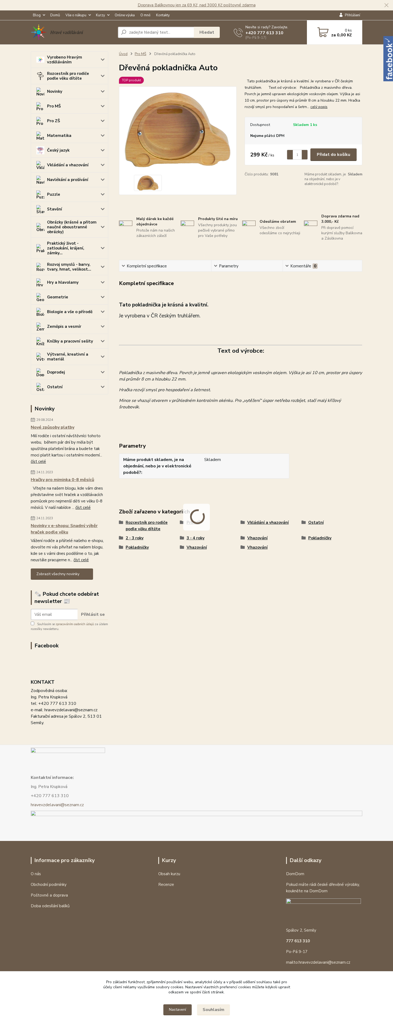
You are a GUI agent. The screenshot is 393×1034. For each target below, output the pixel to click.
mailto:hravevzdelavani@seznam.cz (318, 962)
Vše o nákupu (76, 15)
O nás (36, 874)
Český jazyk (58, 150)
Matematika (59, 135)
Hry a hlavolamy (63, 282)
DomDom (295, 874)
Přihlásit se (93, 614)
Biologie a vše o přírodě (70, 311)
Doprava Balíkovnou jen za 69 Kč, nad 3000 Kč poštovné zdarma (197, 5)
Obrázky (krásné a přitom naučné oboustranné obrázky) (72, 227)
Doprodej (56, 372)
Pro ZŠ (53, 121)
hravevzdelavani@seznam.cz (57, 805)
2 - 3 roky (135, 538)
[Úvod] (72, 32)
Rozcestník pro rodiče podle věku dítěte (68, 76)
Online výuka (125, 15)
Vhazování (257, 538)
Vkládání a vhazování (67, 165)
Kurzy (100, 15)
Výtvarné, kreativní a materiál (67, 357)
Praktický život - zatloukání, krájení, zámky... (65, 248)
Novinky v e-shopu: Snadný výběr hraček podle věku (64, 529)
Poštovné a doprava (49, 895)
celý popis (319, 106)
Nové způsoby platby (52, 427)
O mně (145, 15)
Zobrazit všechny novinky (57, 573)
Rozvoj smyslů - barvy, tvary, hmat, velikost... (69, 267)
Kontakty (163, 15)
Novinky (54, 91)
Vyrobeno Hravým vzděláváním (64, 60)
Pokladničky (320, 538)
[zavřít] (386, 5)
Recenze (166, 884)
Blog (37, 15)
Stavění (54, 209)
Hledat (206, 32)
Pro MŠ (54, 106)
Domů (55, 15)
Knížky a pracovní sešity (70, 341)
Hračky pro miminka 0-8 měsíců (62, 480)
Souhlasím (213, 1010)
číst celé (38, 461)
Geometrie (57, 297)
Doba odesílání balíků (50, 906)
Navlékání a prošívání (67, 179)
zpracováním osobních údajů (75, 624)
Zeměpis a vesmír (64, 326)
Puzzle (53, 194)
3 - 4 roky (196, 538)
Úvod (123, 54)
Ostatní (55, 387)
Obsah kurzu (169, 874)
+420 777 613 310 (264, 33)
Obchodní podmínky (49, 884)
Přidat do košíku (333, 154)
